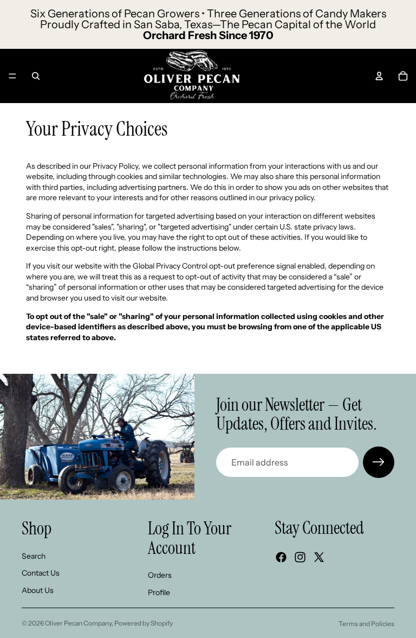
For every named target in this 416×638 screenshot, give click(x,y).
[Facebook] (281, 557)
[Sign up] (378, 462)
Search (34, 556)
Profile (159, 592)
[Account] (379, 76)
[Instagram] (300, 557)
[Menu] (12, 75)
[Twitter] (319, 557)
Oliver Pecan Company (78, 623)
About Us (38, 590)
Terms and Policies (366, 624)
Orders (160, 575)
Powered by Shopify (143, 623)
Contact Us (41, 573)
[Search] (36, 76)
